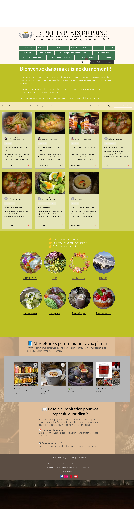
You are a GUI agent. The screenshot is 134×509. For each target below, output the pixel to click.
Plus (99, 106)
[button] (42, 48)
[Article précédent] (11, 374)
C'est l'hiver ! (42, 143)
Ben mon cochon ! (71, 106)
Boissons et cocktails (87, 106)
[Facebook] (61, 476)
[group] (67, 378)
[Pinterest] (71, 476)
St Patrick (8, 143)
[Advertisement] (59, 13)
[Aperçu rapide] (80, 374)
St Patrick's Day (110, 143)
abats (16, 106)
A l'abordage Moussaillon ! (30, 106)
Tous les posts (6, 106)
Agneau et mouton (56, 106)
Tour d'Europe (10, 204)
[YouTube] (76, 476)
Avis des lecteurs (79, 458)
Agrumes (44, 106)
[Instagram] (66, 476)
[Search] (82, 62)
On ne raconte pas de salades (47, 204)
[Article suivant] (123, 374)
